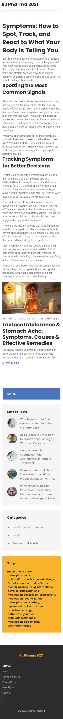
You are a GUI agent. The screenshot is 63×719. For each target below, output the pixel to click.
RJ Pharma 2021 (20, 4)
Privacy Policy (9, 682)
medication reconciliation (25, 598)
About (5, 671)
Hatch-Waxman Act (21, 579)
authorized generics (21, 614)
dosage (38, 606)
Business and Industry (26, 543)
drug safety (47, 595)
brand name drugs (20, 610)
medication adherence (23, 595)
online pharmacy (19, 575)
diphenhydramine (19, 606)
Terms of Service (11, 677)
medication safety (19, 571)
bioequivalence (18, 587)
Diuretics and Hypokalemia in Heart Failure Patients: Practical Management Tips (37, 474)
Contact (6, 692)
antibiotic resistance (21, 618)
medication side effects (23, 622)
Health (16, 535)
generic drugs (45, 579)
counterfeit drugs (19, 626)
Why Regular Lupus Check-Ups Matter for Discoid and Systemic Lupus (37, 423)
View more (11, 363)
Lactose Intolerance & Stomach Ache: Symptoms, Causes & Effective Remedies (31, 334)
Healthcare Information (27, 527)
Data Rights (8, 687)
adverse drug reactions (23, 591)
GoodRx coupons (19, 583)
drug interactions (41, 587)
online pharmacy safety (23, 602)
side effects (40, 583)
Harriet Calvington (21, 319)
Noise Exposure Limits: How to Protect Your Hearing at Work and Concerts (37, 439)
